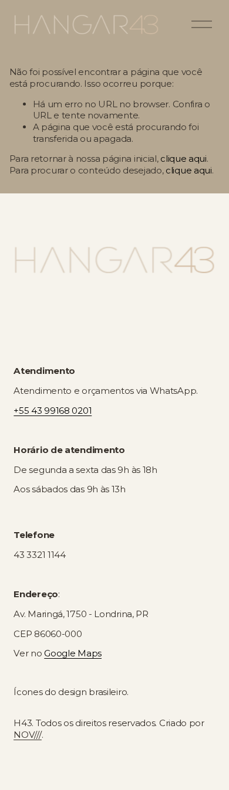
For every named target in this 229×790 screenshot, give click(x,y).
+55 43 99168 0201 (53, 410)
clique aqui (183, 158)
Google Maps (73, 653)
